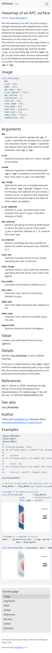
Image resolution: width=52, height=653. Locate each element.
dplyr (13, 441)
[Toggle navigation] (46, 4)
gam (3, 65)
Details (7, 610)
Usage (7, 596)
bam (11, 65)
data (4, 478)
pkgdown (19, 647)
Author (7, 623)
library (6, 436)
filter (38, 486)
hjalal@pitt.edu (20, 419)
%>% (32, 486)
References (9, 614)
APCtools (7, 3)
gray (20, 109)
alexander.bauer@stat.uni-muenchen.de (22, 422)
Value (6, 605)
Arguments (9, 600)
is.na (46, 486)
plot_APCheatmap (19, 356)
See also (8, 619)
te (35, 539)
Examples (8, 628)
